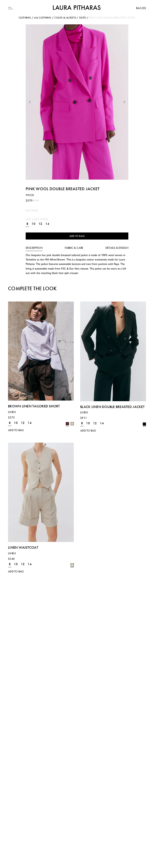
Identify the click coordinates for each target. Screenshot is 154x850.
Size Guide (41, 219)
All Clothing (42, 17)
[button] (29, 102)
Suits (82, 17)
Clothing (25, 17)
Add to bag (77, 236)
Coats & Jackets (65, 17)
